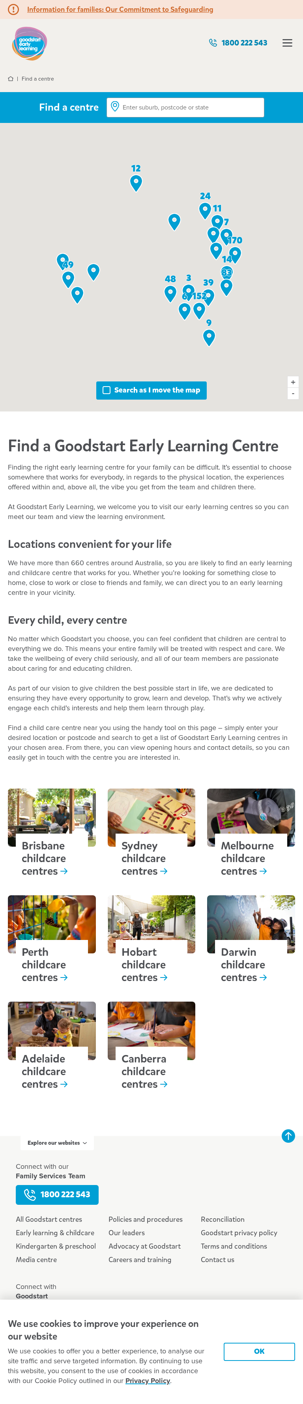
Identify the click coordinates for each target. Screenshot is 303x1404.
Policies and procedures (145, 1219)
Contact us (217, 1259)
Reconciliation (223, 1219)
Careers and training (140, 1259)
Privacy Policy (147, 1381)
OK (259, 1351)
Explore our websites (54, 1143)
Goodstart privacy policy (239, 1233)
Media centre (36, 1259)
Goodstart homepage (29, 43)
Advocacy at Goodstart (144, 1246)
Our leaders (126, 1233)
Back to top (288, 1136)
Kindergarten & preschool (56, 1246)
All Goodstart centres (49, 1219)
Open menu (287, 43)
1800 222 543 (244, 43)
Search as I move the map (157, 390)
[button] (77, 295)
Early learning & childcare (55, 1233)
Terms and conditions (234, 1246)
